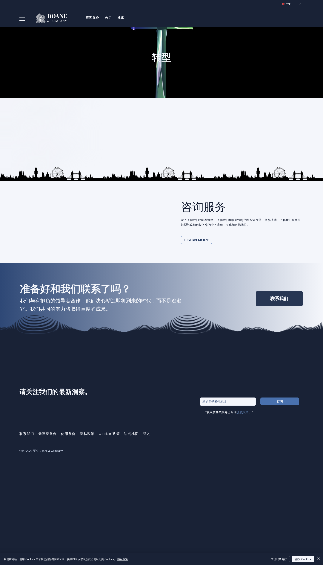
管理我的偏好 (279, 559)
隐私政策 (122, 559)
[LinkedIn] (299, 349)
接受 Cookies (303, 559)
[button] (92, 17)
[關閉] (318, 559)
